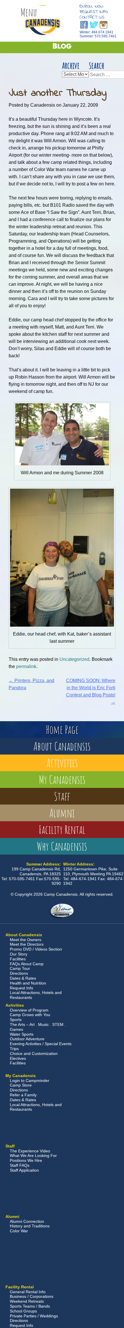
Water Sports (21, 1034)
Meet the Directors (27, 944)
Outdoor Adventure (27, 1039)
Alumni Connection (27, 1221)
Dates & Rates (23, 978)
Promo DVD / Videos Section (36, 949)
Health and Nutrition (28, 983)
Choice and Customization (34, 1053)
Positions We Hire (26, 1160)
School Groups (23, 1311)
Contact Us (92, 17)
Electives (18, 1058)
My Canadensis (62, 779)
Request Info (94, 11)
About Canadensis (62, 746)
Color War (19, 1231)
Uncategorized (74, 659)
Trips (14, 1048)
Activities (62, 762)
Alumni (62, 812)
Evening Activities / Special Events (41, 1043)
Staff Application (24, 1170)
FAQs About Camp (27, 964)
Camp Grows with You (30, 1014)
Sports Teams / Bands (30, 1306)
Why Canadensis (62, 846)
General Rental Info (28, 1291)
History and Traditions (30, 1226)
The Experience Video (30, 1151)
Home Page (62, 729)
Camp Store (21, 1085)
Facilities (18, 959)
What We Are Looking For (33, 1155)
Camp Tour (20, 968)
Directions (19, 973)
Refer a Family (23, 1095)
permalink (26, 666)
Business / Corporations (31, 1296)
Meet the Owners (25, 939)
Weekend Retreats (27, 1301)
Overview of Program (29, 1010)
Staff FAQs (19, 1165)
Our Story (18, 954)
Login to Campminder (29, 1080)
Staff (62, 796)
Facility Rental (62, 829)
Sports (16, 1019)
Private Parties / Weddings (34, 1316)
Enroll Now (91, 6)
